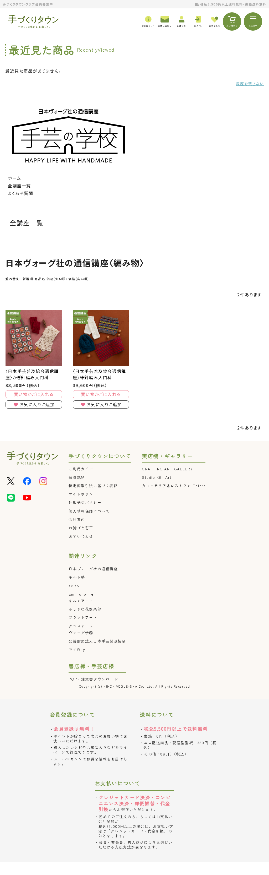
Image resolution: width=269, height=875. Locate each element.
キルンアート (81, 600)
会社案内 (77, 519)
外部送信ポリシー (85, 502)
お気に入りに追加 (37, 404)
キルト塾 (77, 577)
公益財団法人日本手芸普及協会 (97, 641)
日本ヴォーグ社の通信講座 (93, 568)
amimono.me (81, 594)
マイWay (77, 649)
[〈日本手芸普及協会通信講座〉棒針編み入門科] (101, 338)
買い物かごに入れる (34, 394)
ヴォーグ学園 (81, 632)
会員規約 (77, 477)
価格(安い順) (56, 278)
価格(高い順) (78, 278)
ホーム (14, 178)
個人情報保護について (89, 511)
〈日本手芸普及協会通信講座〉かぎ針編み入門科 (32, 374)
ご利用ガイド (81, 468)
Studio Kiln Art (157, 477)
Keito (74, 585)
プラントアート (83, 617)
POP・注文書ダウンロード (93, 679)
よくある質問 (20, 193)
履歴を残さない (250, 83)
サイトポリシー (83, 494)
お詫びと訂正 (81, 527)
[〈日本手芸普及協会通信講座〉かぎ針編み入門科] (34, 338)
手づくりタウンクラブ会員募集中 (28, 4)
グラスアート (81, 626)
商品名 (39, 278)
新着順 (28, 278)
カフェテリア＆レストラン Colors (173, 485)
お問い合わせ (81, 536)
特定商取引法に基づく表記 (93, 485)
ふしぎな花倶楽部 (85, 609)
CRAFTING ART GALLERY (167, 468)
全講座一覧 (19, 185)
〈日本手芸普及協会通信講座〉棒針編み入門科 (99, 374)
